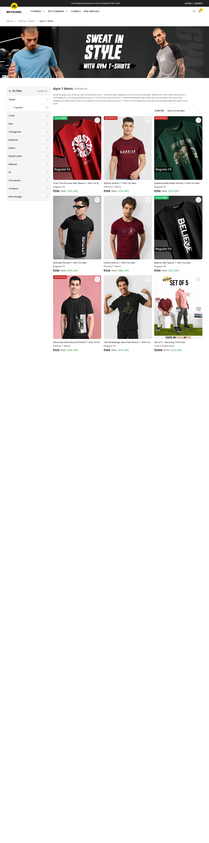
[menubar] (65, 11)
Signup (198, 3)
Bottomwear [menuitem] (56, 11)
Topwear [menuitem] (35, 11)
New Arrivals (91, 11)
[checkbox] (10, 107)
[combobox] (184, 111)
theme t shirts (26, 21)
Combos (76, 11)
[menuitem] (76, 11)
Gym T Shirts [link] (46, 21)
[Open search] (194, 11)
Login (188, 3)
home (10, 21)
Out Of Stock (110, 118)
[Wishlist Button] (97, 120)
